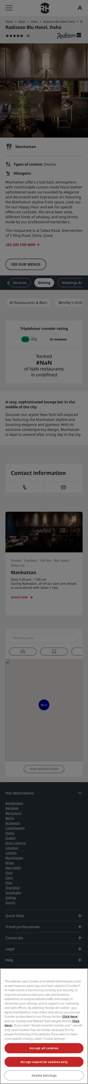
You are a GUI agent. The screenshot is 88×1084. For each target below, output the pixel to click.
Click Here (70, 1016)
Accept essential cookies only (44, 1062)
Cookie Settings (44, 1075)
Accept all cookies (44, 1048)
